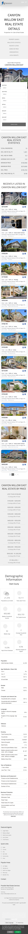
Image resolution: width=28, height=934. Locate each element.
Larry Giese (5, 837)
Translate (15, 924)
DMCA (12, 903)
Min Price (4, 85)
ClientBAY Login (18, 903)
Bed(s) (3, 98)
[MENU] (26, 2)
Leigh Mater (5, 830)
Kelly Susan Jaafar (7, 835)
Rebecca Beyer (6, 833)
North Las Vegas (6, 870)
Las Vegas (5, 866)
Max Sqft (4, 117)
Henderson (5, 868)
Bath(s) (4, 104)
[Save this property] (25, 194)
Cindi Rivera (6, 839)
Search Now (14, 124)
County (4, 849)
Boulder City (6, 874)
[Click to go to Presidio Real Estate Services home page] (7, 3)
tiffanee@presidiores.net (10, 893)
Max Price (4, 91)
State (4, 847)
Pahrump (5, 872)
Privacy (3, 903)
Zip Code (5, 854)
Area (4, 858)
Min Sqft (4, 110)
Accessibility (8, 903)
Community (5, 856)
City (4, 851)
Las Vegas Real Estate (9, 898)
